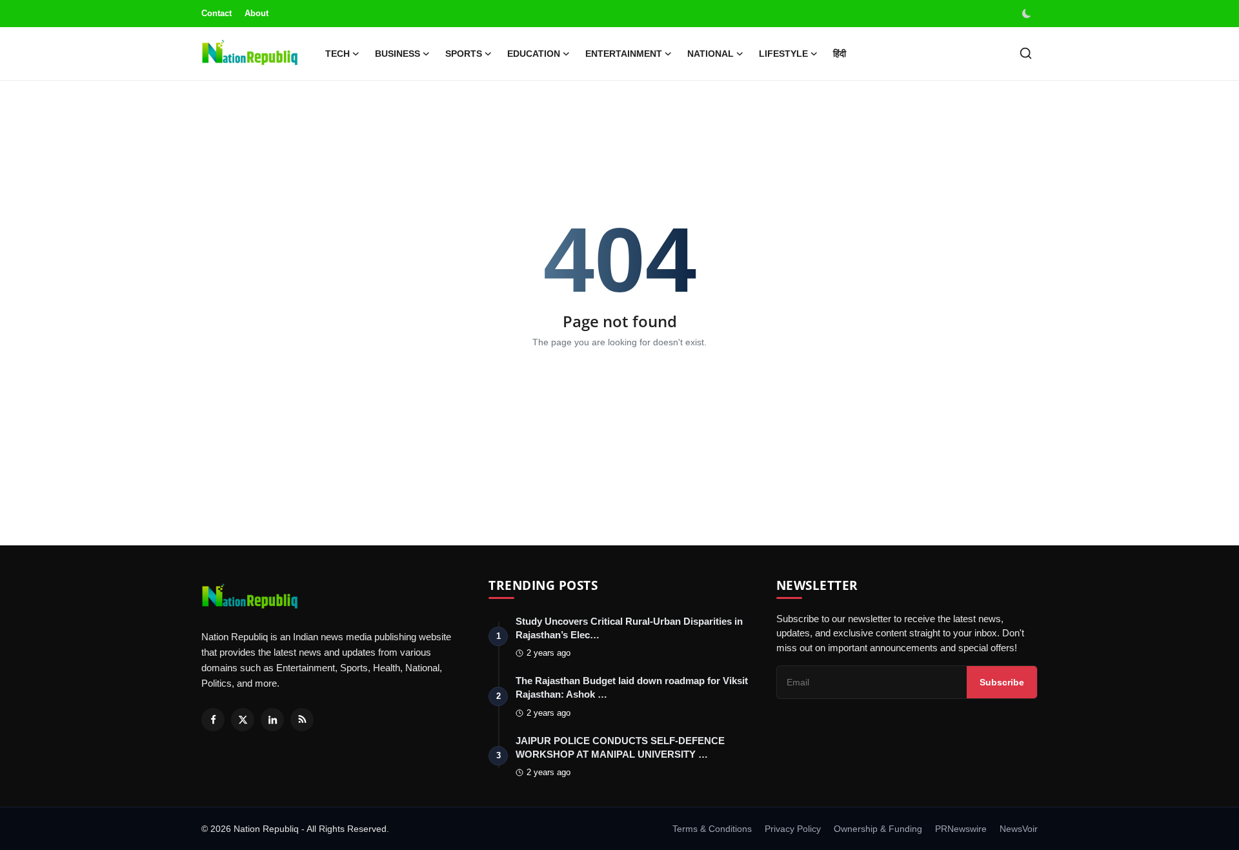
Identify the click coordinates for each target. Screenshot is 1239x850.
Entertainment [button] (623, 53)
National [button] (710, 53)
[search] (1026, 53)
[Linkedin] (272, 719)
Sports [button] (463, 53)
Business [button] (397, 53)
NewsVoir (1019, 829)
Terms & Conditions (712, 829)
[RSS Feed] (302, 719)
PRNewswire (961, 829)
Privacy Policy (793, 829)
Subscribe (1002, 682)
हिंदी (839, 53)
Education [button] (533, 53)
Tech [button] (337, 53)
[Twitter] (242, 719)
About (256, 13)
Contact (216, 13)
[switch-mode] (1028, 13)
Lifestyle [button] (783, 53)
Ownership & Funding (878, 829)
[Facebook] (213, 719)
